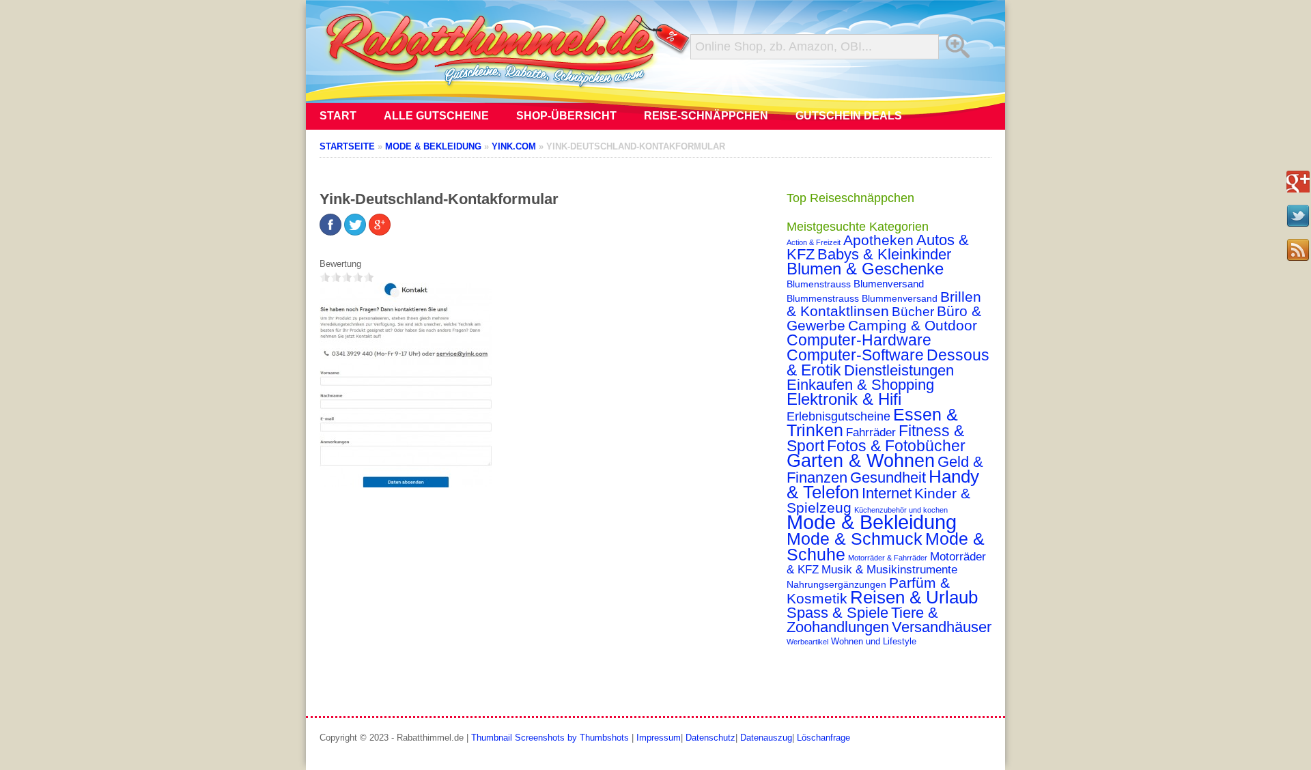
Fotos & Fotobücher (896, 446)
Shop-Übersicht (566, 116)
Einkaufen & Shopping (860, 384)
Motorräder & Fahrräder (887, 558)
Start (338, 116)
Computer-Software (855, 355)
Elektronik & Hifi (844, 399)
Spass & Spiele (837, 612)
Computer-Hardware (859, 340)
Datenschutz (710, 737)
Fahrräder (871, 432)
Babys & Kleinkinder (884, 254)
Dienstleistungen (899, 370)
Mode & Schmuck (854, 538)
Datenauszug (766, 737)
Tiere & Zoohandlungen (862, 620)
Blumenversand (889, 284)
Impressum (658, 737)
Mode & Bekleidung (872, 522)
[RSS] (1298, 250)
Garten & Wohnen (861, 460)
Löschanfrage (823, 737)
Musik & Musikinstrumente (889, 569)
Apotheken (878, 240)
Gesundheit (888, 477)
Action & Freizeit (814, 242)
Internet (887, 493)
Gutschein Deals (848, 116)
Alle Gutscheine (436, 116)
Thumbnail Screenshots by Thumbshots (550, 737)
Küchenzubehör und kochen (901, 510)
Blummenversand (900, 298)
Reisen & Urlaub (914, 597)
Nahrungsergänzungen (836, 584)
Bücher (913, 311)
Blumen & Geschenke (865, 269)
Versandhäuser (941, 627)
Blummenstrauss (823, 298)
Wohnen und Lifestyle (873, 641)
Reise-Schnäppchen (706, 116)
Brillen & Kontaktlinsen (884, 304)
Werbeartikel (807, 642)
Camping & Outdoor (912, 325)
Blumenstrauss (819, 284)
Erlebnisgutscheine (838, 416)
